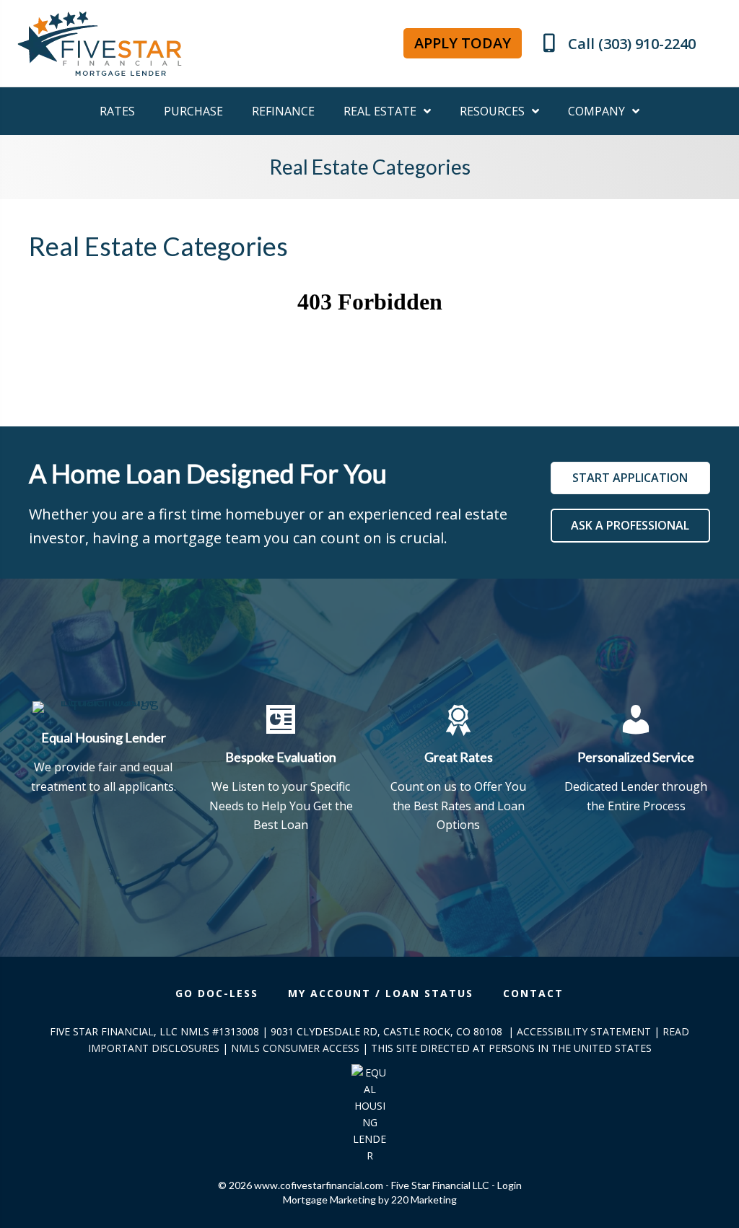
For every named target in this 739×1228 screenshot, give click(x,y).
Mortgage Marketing (329, 1199)
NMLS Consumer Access (295, 1048)
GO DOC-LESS (216, 993)
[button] (462, 43)
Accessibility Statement (584, 1031)
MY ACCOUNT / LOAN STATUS (380, 993)
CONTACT (533, 993)
